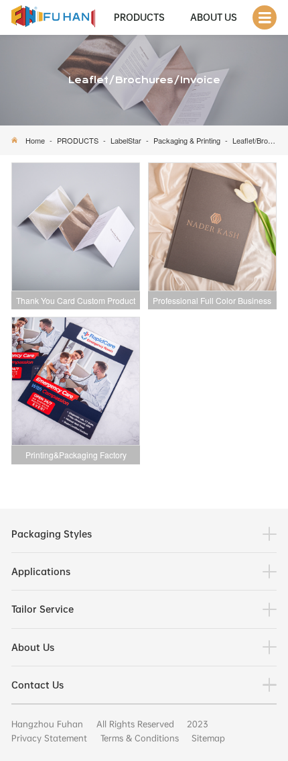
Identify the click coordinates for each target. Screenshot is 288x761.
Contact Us (37, 685)
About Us (32, 647)
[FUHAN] (53, 17)
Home (35, 140)
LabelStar (126, 140)
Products (139, 17)
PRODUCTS (77, 140)
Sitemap (208, 738)
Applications (40, 571)
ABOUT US (213, 17)
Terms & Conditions (139, 738)
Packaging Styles (51, 534)
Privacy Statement (49, 738)
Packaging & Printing (186, 140)
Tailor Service (42, 609)
